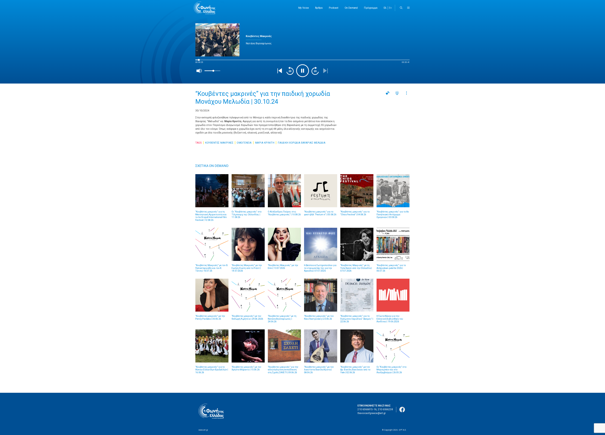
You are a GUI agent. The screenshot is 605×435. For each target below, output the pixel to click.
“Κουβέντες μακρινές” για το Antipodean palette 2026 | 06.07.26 (391, 268)
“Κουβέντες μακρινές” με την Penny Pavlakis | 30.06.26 (210, 317)
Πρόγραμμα (370, 7)
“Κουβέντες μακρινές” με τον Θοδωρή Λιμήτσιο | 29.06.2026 (247, 317)
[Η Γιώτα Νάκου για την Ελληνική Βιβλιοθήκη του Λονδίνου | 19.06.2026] (393, 295)
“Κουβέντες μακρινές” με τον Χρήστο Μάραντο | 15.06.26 (246, 368)
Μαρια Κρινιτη (264, 142)
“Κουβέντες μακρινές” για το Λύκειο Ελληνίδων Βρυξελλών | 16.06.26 (211, 370)
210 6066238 (385, 409)
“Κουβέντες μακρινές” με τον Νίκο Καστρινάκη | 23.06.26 (319, 317)
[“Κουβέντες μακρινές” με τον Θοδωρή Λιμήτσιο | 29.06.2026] (248, 295)
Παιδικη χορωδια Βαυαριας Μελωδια (301, 142)
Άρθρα (319, 7)
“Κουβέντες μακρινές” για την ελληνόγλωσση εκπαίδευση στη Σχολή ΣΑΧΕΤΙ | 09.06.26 (283, 370)
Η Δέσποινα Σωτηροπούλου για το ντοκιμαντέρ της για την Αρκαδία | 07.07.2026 (320, 268)
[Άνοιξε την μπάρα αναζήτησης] (401, 8)
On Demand (351, 7)
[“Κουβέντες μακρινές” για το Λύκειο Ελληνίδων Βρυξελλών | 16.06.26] (211, 345)
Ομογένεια (244, 142)
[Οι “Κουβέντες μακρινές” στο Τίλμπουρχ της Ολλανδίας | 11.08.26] (248, 190)
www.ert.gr (203, 430)
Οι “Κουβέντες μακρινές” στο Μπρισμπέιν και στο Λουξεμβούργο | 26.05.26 (391, 370)
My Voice (303, 7)
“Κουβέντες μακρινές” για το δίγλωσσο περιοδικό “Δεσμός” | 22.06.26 (356, 319)
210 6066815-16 (367, 409)
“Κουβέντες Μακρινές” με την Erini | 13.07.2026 (283, 266)
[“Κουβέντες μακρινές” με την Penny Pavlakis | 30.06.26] (211, 295)
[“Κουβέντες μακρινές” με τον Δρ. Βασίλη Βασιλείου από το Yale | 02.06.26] (356, 345)
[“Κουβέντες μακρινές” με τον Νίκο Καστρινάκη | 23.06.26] (320, 295)
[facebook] (402, 409)
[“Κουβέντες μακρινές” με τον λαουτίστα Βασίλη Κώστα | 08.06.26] (320, 345)
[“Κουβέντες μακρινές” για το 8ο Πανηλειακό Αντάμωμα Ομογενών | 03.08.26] (393, 190)
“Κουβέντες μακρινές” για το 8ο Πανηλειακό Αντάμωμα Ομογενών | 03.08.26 (393, 214)
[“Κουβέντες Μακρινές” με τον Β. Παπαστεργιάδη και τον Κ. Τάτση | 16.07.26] (211, 244)
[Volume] (199, 71)
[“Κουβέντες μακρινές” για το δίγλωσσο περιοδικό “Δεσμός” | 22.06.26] (356, 295)
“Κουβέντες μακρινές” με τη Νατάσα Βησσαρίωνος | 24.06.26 (282, 319)
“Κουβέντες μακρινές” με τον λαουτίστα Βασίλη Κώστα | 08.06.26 (319, 370)
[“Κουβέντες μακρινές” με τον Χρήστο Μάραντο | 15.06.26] (248, 345)
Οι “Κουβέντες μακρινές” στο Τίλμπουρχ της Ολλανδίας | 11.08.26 (247, 214)
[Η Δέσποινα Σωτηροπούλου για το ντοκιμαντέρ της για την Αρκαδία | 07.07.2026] (320, 244)
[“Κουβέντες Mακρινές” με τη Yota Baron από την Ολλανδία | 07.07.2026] (356, 244)
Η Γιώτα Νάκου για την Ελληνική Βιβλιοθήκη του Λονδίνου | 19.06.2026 (390, 319)
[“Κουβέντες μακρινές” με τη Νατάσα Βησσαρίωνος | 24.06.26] (284, 295)
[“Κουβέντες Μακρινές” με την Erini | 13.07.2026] (284, 244)
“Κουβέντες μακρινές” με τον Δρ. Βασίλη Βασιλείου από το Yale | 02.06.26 (355, 370)
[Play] (302, 70)
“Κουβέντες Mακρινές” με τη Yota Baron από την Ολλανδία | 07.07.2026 (356, 268)
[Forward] (315, 70)
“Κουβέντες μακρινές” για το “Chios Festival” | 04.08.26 (355, 213)
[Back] (279, 70)
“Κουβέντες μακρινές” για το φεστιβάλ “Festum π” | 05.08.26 (320, 213)
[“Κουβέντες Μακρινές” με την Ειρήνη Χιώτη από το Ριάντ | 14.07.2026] (248, 244)
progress (200, 61)
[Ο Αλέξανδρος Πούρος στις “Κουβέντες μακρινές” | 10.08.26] (284, 190)
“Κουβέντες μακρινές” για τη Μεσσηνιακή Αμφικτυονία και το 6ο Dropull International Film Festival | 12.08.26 (211, 215)
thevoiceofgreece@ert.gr (371, 413)
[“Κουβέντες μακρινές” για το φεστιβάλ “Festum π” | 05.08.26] (320, 190)
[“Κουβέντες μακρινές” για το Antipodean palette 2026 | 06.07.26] (393, 244)
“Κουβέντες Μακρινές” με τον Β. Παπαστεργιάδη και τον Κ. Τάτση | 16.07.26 (211, 268)
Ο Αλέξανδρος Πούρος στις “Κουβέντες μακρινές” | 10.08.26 (284, 213)
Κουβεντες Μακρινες (219, 142)
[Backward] (290, 70)
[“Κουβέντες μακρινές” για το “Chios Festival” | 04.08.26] (356, 190)
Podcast (333, 7)
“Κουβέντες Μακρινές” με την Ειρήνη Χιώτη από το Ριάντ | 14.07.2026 (247, 268)
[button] (408, 8)
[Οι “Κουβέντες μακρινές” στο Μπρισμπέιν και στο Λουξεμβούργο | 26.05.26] (393, 345)
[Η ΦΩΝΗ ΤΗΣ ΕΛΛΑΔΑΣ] (204, 8)
